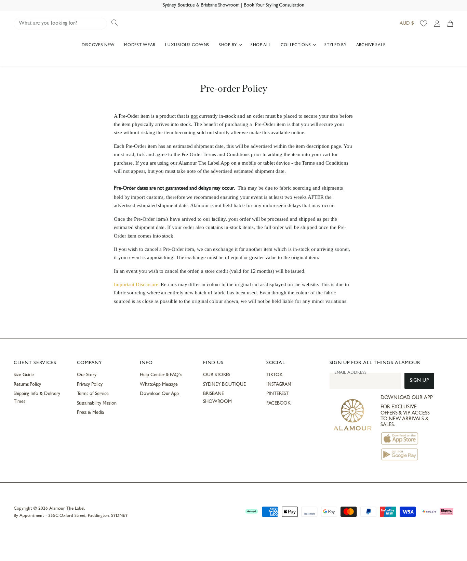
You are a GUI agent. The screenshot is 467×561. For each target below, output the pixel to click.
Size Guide (24, 375)
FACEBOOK (278, 403)
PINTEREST (277, 394)
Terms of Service (93, 394)
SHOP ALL (261, 45)
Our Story (86, 375)
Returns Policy (27, 384)
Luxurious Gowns (187, 45)
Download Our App (159, 394)
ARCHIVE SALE (371, 45)
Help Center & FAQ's (161, 375)
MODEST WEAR (140, 45)
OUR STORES (216, 375)
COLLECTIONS (296, 45)
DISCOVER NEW (98, 45)
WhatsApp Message (159, 384)
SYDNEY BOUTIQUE (224, 384)
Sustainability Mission (97, 403)
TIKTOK (274, 375)
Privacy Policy (90, 384)
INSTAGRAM (278, 384)
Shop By (228, 45)
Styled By (335, 45)
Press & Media (90, 412)
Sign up (419, 381)
